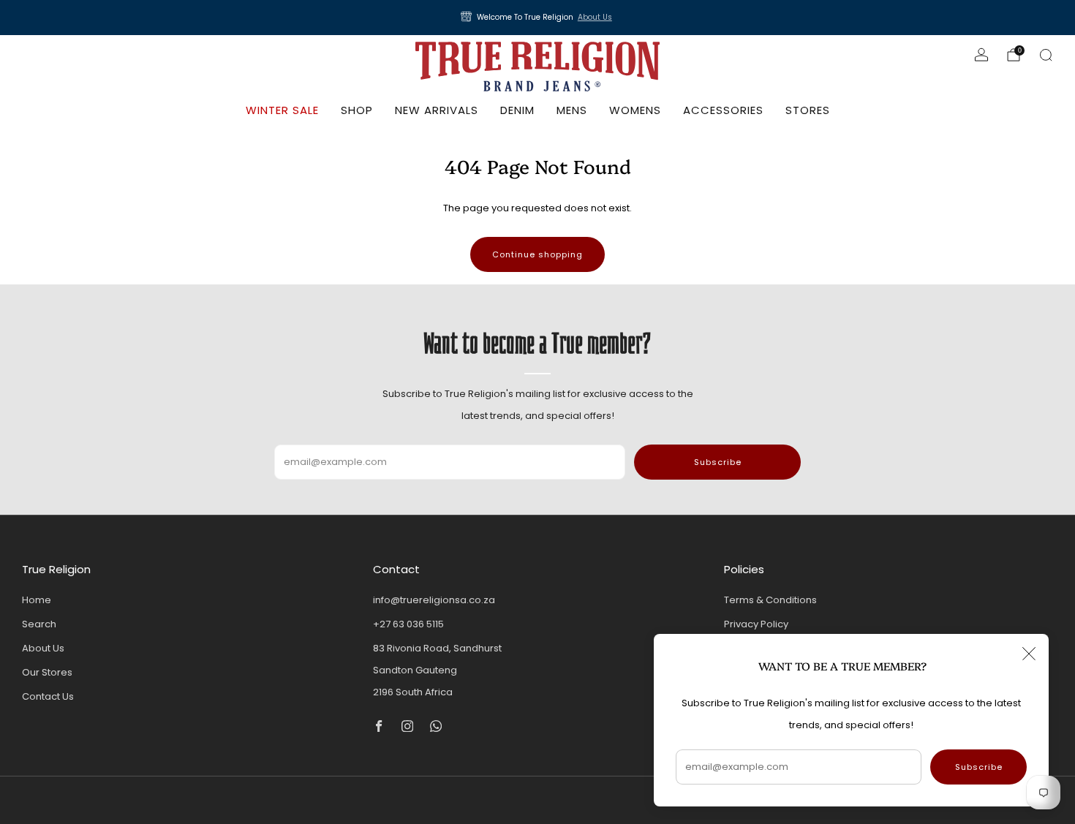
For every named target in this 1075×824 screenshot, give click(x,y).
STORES (807, 110)
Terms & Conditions (770, 600)
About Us (595, 17)
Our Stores (47, 672)
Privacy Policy (756, 624)
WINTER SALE (282, 110)
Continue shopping (537, 254)
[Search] (1045, 55)
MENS (572, 110)
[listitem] (537, 17)
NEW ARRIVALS (436, 110)
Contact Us (48, 696)
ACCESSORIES (723, 110)
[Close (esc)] (1029, 653)
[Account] (981, 55)
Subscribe (979, 767)
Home (36, 600)
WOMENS (635, 110)
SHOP (357, 110)
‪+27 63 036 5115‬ (408, 624)
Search (39, 624)
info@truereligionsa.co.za (434, 600)
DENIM (517, 110)
